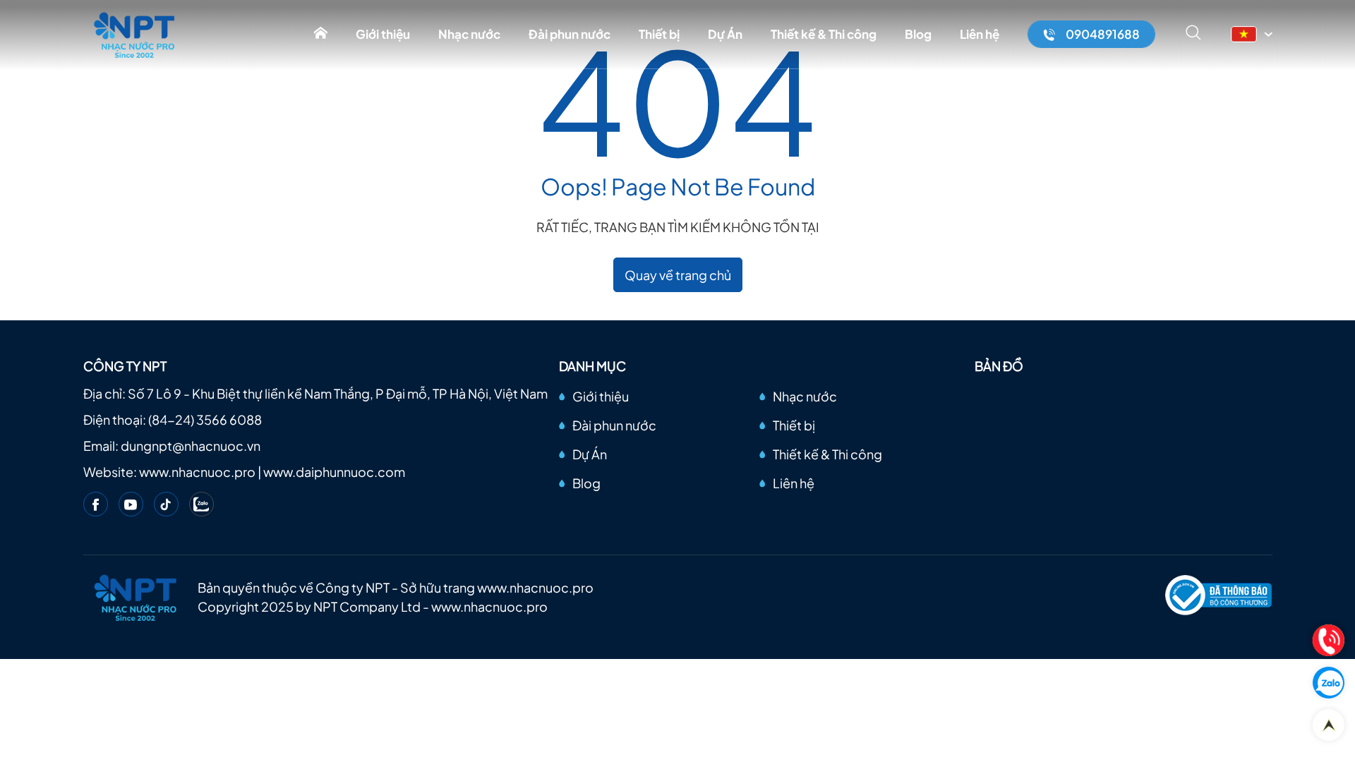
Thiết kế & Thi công (824, 34)
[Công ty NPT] (135, 34)
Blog (918, 34)
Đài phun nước (569, 34)
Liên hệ (979, 34)
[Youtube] (131, 504)
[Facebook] (95, 504)
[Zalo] (201, 504)
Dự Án (725, 34)
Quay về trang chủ (678, 275)
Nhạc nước (469, 34)
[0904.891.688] (1328, 640)
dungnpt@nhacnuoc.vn (190, 445)
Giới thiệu (383, 34)
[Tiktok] (166, 504)
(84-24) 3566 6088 (205, 419)
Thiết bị (659, 34)
